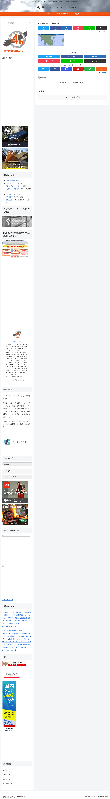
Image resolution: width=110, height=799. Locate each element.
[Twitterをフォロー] (43, 69)
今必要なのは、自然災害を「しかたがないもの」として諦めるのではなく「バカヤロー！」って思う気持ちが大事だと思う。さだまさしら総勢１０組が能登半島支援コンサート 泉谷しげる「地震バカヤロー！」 (17, 410)
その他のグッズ (7, 600)
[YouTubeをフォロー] (78, 69)
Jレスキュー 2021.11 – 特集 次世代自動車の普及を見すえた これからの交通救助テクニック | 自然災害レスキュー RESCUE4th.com (16, 620)
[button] (101, 28)
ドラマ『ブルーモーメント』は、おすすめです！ (17, 397)
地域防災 (9, 200)
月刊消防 (9, 197)
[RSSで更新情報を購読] (101, 69)
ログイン (6, 770)
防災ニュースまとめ (13, 189)
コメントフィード (9, 779)
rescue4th (17, 342)
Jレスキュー (10, 183)
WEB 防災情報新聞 (12, 180)
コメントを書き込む (72, 97)
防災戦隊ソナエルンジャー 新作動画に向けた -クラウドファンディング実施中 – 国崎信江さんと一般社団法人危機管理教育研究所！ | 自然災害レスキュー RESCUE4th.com (16, 644)
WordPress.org (8, 783)
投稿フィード (7, 774)
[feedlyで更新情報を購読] (89, 69)
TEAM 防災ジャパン (13, 186)
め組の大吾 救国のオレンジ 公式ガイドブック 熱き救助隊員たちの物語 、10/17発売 (17, 424)
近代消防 (9, 194)
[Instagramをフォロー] (66, 69)
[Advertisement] (17, 747)
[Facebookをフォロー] (55, 69)
